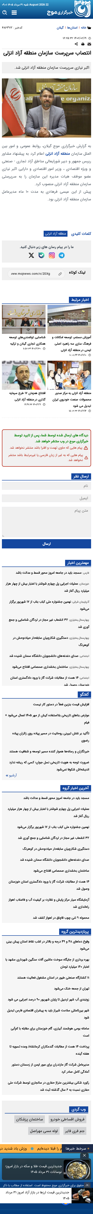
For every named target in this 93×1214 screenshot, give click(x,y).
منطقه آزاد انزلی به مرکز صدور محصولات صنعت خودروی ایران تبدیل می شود (71, 399)
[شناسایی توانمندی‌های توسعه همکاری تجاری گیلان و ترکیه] (24, 319)
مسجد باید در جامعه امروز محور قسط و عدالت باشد (56, 798)
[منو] (14, 12)
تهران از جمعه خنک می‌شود (71, 988)
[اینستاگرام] (52, 255)
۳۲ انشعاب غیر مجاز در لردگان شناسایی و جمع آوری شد (53, 837)
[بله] (41, 255)
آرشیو (13, 775)
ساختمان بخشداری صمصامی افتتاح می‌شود (61, 870)
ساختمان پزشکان (29, 1119)
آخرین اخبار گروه (76, 788)
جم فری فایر (74, 1131)
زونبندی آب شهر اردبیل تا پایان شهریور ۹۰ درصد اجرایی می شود (48, 999)
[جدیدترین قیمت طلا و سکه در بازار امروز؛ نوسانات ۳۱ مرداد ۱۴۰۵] (77, 1169)
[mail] (89, 45)
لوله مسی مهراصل (44, 1131)
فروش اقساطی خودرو (67, 1119)
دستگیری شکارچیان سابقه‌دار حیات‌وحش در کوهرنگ (56, 848)
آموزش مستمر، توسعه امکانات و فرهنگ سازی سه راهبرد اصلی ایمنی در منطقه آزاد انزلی (71, 344)
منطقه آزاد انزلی (58, 154)
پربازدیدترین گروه (75, 932)
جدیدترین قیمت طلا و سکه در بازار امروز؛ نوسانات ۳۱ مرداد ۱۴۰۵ (33, 1169)
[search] (5, 13)
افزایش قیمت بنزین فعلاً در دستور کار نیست (61, 704)
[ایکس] (31, 255)
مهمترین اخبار (78, 563)
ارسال (46, 544)
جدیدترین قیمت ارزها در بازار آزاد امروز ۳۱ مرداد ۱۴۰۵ (37, 1195)
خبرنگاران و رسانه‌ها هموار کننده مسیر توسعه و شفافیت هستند (49, 751)
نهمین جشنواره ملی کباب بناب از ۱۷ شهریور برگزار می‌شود (53, 827)
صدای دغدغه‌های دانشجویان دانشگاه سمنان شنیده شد (54, 859)
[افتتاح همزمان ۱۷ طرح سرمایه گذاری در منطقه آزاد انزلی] (24, 375)
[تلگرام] (62, 255)
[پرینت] (83, 45)
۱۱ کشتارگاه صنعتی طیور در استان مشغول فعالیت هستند (53, 977)
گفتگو (84, 694)
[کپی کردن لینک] (36, 273)
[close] (84, 1155)
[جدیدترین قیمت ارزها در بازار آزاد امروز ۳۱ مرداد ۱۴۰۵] (82, 1195)
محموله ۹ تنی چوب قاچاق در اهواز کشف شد (61, 917)
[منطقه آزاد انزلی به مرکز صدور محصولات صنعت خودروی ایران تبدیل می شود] (69, 375)
